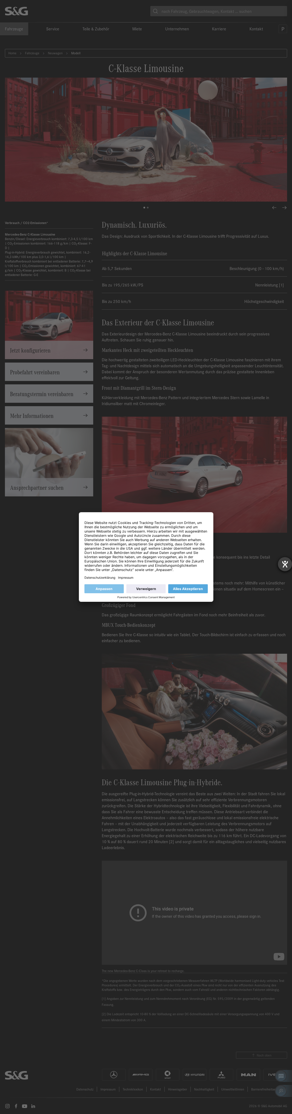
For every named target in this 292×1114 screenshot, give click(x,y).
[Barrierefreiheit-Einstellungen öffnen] (285, 564)
